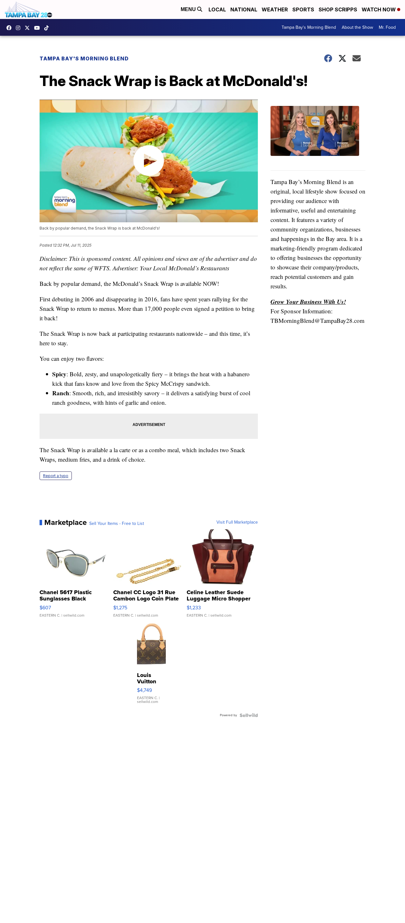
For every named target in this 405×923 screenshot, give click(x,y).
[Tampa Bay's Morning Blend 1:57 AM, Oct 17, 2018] (318, 138)
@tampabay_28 (48, 27)
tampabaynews (10, 27)
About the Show (357, 27)
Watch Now (379, 9)
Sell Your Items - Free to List (116, 523)
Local (217, 9)
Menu (189, 9)
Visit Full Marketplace (237, 522)
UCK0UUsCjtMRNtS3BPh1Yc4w (38, 27)
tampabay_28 (19, 27)
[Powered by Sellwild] (249, 715)
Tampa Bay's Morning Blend (309, 27)
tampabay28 (29, 27)
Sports (303, 9)
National (243, 9)
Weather (275, 9)
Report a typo (55, 475)
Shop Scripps (338, 9)
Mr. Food (387, 27)
